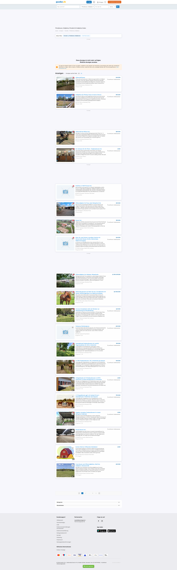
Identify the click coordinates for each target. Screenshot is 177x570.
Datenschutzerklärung (62, 530)
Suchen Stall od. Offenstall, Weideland (86, 447)
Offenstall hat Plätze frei (83, 131)
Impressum (60, 539)
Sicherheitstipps (61, 522)
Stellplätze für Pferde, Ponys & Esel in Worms (88, 94)
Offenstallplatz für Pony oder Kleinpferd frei (88, 203)
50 (81, 73)
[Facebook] (98, 521)
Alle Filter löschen (86, 35)
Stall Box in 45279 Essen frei (84, 185)
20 (78, 73)
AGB (58, 524)
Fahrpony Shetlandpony (82, 326)
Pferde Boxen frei (81, 429)
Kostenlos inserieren (115, 2)
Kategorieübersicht (62, 533)
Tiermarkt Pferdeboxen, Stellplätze (71, 35)
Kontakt (59, 535)
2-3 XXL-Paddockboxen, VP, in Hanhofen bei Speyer (90, 360)
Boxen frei (78, 220)
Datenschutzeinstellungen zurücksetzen (63, 527)
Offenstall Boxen (80, 77)
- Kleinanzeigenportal (80, 520)
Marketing (59, 537)
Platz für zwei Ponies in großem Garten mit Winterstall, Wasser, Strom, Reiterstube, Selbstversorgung (88, 239)
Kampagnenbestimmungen (64, 542)
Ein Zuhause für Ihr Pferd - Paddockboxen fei (89, 149)
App (90, 2)
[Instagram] (102, 521)
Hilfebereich (60, 520)
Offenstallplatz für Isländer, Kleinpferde (87, 274)
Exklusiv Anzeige (61, 550)
